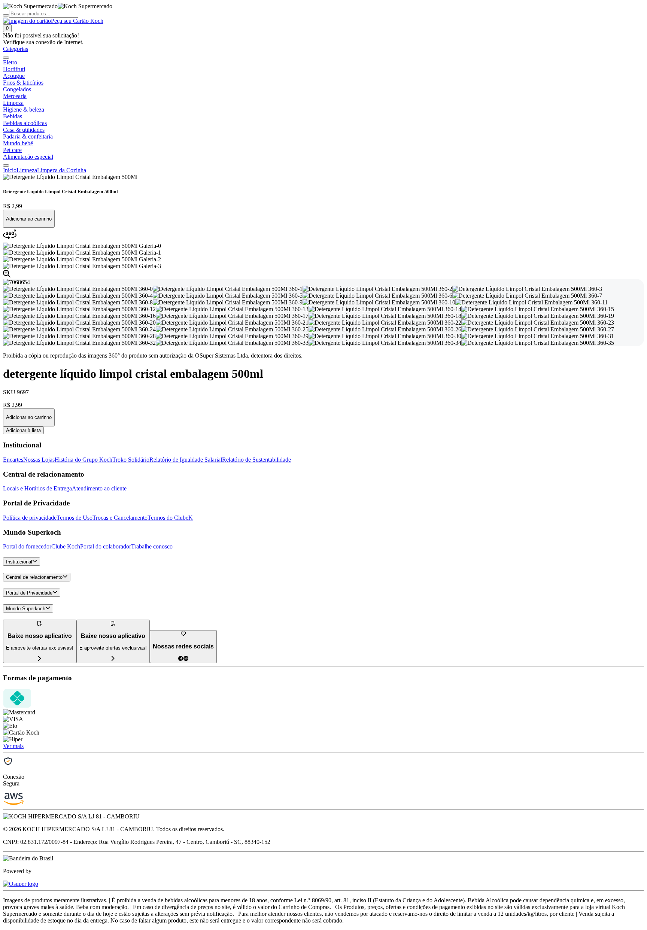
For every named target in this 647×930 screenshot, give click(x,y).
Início (9, 170)
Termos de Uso (74, 517)
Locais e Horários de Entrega (37, 488)
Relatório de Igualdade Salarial (185, 459)
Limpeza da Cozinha (61, 170)
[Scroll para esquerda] (6, 58)
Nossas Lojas (39, 459)
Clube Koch (65, 546)
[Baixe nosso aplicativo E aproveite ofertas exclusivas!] (113, 659)
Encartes (13, 459)
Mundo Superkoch (25, 608)
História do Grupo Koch (83, 459)
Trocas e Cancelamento (120, 517)
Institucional (19, 562)
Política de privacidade (30, 517)
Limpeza (26, 170)
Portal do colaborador (105, 546)
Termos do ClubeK (170, 517)
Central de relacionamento (34, 577)
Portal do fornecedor (27, 546)
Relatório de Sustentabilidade (256, 459)
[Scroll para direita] (6, 165)
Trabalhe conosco (152, 546)
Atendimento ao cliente (99, 488)
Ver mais (13, 746)
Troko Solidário (130, 459)
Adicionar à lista (23, 430)
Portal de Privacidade (29, 593)
